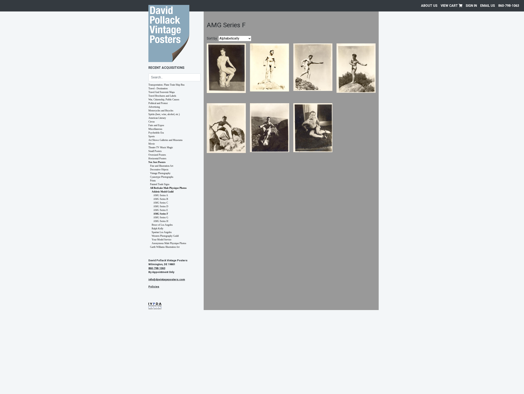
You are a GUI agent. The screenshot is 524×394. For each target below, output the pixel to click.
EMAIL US (487, 5)
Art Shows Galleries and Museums (165, 140)
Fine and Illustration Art (161, 165)
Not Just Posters (157, 162)
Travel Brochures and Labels (162, 95)
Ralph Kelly (157, 228)
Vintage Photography (160, 173)
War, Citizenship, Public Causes (163, 99)
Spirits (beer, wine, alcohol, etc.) (164, 114)
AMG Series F (160, 213)
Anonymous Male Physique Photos (169, 243)
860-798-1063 (508, 5)
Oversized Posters (157, 154)
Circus (151, 121)
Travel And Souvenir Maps (161, 92)
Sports (151, 136)
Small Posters (155, 151)
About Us (429, 5)
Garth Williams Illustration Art (165, 247)
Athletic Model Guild (163, 191)
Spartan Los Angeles (162, 232)
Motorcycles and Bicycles (160, 110)
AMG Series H (160, 221)
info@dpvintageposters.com (166, 279)
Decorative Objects (159, 169)
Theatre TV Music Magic (160, 147)
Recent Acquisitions (166, 67)
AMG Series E (160, 210)
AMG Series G (160, 217)
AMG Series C (160, 202)
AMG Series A (160, 195)
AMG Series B (160, 199)
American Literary (157, 118)
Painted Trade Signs (159, 184)
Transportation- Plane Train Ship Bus (166, 84)
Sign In (471, 5)
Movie (151, 143)
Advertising (154, 106)
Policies (153, 287)
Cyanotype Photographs (161, 176)
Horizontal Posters (157, 158)
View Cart (450, 5)
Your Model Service (161, 239)
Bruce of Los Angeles (162, 224)
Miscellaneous (155, 129)
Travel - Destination (158, 88)
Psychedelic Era (156, 132)
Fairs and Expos (156, 125)
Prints (153, 180)
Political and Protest (158, 103)
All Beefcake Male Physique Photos (168, 188)
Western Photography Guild (165, 235)
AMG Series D (160, 206)
